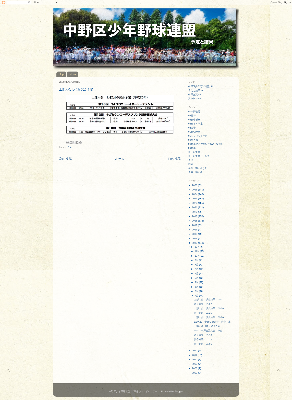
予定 (70, 147)
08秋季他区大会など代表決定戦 (205, 144)
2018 (195, 220)
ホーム (120, 158)
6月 (197, 273)
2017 (195, 225)
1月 (197, 295)
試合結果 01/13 (203, 335)
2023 (195, 198)
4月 (197, 282)
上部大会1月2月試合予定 (207, 326)
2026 (195, 185)
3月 (197, 287)
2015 (195, 234)
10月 (197, 256)
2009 (195, 364)
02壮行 (192, 115)
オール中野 (194, 152)
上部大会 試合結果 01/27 (209, 299)
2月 (197, 291)
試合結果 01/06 (203, 344)
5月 (197, 278)
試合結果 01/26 (203, 313)
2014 (195, 238)
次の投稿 (65, 158)
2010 (195, 359)
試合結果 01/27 (203, 304)
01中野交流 (194, 111)
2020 (195, 212)
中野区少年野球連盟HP (200, 86)
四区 (190, 164)
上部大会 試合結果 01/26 (209, 308)
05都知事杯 (194, 132)
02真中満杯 (194, 119)
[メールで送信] (67, 142)
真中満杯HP (194, 98)
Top (62, 74)
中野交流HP (194, 94)
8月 (197, 264)
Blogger (179, 391)
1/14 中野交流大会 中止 (208, 330)
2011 (195, 355)
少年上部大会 (195, 172)
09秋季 (192, 148)
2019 (195, 216)
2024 (195, 194)
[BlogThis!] (70, 142)
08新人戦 (193, 140)
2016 (195, 229)
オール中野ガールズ (199, 156)
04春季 (192, 128)
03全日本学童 (195, 123)
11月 (197, 251)
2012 (195, 350)
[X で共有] (74, 142)
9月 (197, 260)
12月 (197, 247)
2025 (195, 189)
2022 (195, 203)
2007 (195, 373)
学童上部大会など (197, 168)
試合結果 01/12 (203, 339)
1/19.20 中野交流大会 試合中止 (212, 322)
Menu (72, 74)
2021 (195, 207)
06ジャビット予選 (198, 136)
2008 (195, 368)
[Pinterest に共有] (80, 142)
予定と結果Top (196, 90)
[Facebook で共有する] (77, 142)
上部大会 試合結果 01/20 (209, 317)
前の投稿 (174, 158)
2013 (195, 243)
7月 (197, 269)
